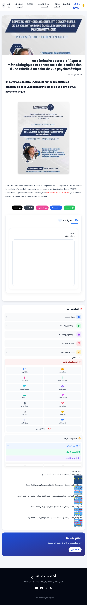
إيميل (28, 207)
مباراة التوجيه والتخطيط (44, 5)
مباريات (62, 465)
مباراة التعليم (57, 5)
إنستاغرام (40, 207)
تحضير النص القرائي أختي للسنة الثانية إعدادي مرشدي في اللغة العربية (56, 506)
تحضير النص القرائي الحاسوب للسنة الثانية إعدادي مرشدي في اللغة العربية (55, 517)
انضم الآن (75, 549)
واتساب (68, 207)
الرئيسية (66, 4)
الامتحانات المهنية (19, 5)
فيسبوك (55, 207)
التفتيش (29, 4)
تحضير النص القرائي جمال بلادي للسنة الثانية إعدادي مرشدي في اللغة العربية (54, 485)
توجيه (24, 465)
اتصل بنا (8, 5)
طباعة (16, 207)
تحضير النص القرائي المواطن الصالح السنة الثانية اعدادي (61, 474)
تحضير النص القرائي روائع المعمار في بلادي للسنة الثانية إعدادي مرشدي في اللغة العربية (49, 496)
